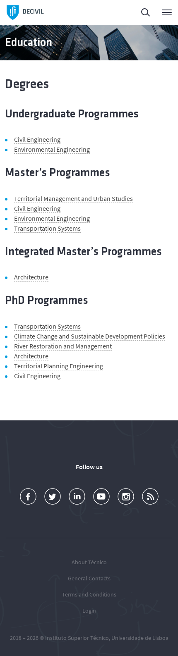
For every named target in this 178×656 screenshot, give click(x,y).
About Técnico (89, 562)
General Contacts (89, 578)
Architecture (31, 277)
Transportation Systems (47, 228)
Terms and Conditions (89, 594)
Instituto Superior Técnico (77, 638)
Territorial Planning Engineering (58, 366)
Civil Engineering (37, 139)
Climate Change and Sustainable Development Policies (89, 336)
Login (89, 610)
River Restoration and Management (63, 346)
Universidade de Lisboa (139, 638)
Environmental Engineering (52, 149)
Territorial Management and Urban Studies (73, 198)
